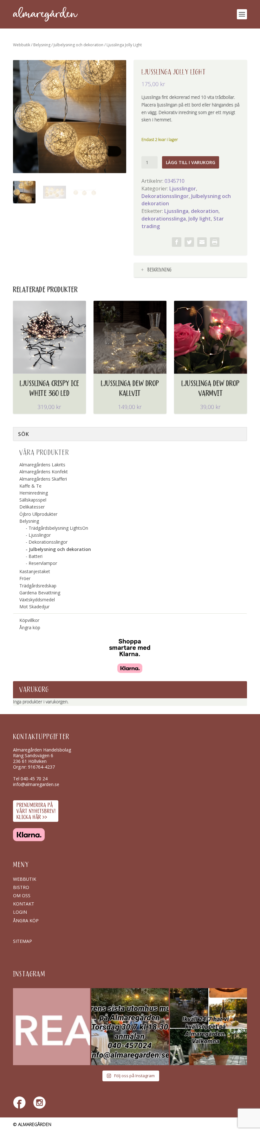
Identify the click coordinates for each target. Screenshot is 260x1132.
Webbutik (21, 45)
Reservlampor (43, 563)
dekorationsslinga (163, 218)
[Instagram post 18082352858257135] (129, 1026)
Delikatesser (32, 507)
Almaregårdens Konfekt (43, 472)
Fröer (24, 578)
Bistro (21, 887)
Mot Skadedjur (34, 607)
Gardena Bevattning (39, 593)
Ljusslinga (176, 211)
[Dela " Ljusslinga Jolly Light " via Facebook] (176, 242)
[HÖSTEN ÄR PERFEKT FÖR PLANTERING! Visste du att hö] (51, 1026)
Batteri (35, 556)
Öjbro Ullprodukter (38, 514)
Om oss (21, 895)
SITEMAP (22, 941)
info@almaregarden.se (36, 784)
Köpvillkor (29, 620)
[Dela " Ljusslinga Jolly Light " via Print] (214, 242)
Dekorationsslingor (165, 196)
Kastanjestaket (34, 571)
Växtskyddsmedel (37, 600)
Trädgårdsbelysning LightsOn (58, 528)
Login (20, 912)
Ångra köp (29, 627)
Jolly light (199, 218)
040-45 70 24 (34, 779)
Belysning (41, 45)
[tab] (190, 270)
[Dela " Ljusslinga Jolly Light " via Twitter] (189, 242)
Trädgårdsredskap (37, 586)
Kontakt (23, 904)
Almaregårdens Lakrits (42, 465)
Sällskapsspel (32, 500)
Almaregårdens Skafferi (43, 479)
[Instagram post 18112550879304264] (208, 1026)
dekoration (204, 211)
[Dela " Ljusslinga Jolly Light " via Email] (202, 242)
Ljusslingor (182, 188)
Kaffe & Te (30, 486)
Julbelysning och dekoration (78, 45)
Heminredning (33, 493)
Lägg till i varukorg (190, 162)
